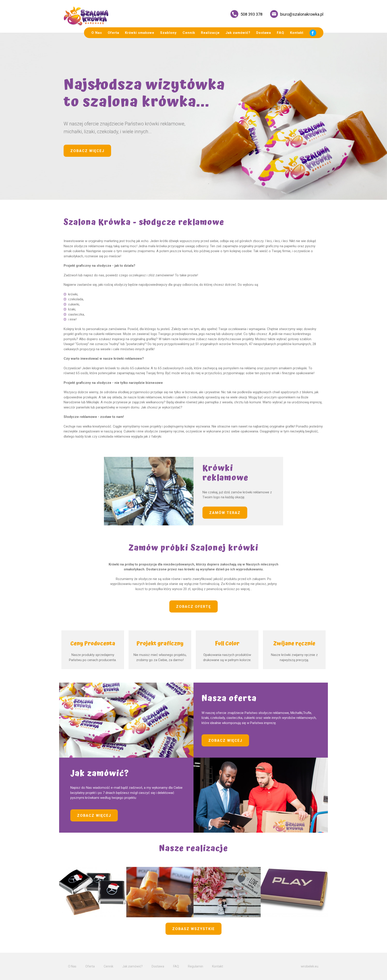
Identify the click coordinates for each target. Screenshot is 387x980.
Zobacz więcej (87, 151)
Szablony (168, 33)
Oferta (113, 33)
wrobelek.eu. (310, 966)
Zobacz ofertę (193, 606)
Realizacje (210, 33)
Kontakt (296, 33)
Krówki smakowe (139, 33)
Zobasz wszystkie (193, 929)
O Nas (96, 33)
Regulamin (195, 966)
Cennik (189, 33)
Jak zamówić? (238, 33)
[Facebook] (312, 32)
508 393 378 (251, 14)
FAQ (280, 33)
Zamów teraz (225, 513)
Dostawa (263, 33)
